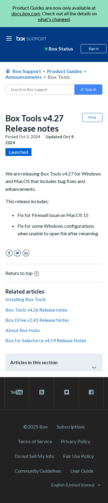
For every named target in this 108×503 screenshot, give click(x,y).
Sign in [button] (93, 48)
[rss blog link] (41, 392)
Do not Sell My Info (34, 456)
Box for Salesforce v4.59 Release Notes (45, 340)
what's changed (54, 19)
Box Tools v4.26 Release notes (36, 309)
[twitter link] (66, 392)
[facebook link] (91, 392)
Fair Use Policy (78, 456)
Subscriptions (71, 426)
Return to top (19, 273)
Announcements (23, 77)
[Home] (31, 38)
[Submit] (88, 89)
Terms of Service (35, 441)
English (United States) (73, 484)
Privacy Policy (75, 441)
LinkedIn (26, 253)
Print (92, 117)
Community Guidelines (38, 471)
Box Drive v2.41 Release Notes (37, 320)
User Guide (81, 471)
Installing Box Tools (25, 299)
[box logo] (31, 38)
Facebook (9, 253)
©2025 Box (35, 426)
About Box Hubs (22, 330)
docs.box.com (25, 13)
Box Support (27, 71)
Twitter (17, 253)
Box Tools (59, 77)
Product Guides (64, 71)
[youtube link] (17, 392)
